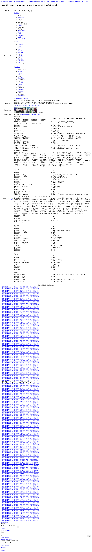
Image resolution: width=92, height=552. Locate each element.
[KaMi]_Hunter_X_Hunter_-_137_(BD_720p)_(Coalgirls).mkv (20, 502)
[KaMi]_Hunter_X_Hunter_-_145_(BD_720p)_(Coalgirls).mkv (20, 515)
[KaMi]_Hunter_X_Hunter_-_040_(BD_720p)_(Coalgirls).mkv (20, 346)
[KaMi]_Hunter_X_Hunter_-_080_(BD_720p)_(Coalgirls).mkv (20, 411)
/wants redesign (5, 545)
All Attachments (24, 114)
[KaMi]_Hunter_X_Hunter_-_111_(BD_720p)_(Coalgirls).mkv (20, 460)
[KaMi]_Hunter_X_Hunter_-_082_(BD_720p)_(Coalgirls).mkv (20, 414)
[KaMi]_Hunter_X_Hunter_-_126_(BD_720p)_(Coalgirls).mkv (20, 485)
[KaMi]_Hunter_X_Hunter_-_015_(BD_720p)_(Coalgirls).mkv (20, 308)
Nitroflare (20, 56)
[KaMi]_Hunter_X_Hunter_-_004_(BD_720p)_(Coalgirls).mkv (20, 292)
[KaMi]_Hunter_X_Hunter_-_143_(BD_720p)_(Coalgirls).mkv (20, 512)
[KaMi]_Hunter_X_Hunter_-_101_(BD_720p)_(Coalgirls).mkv (20, 444)
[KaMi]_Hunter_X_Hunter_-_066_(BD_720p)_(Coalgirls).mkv (20, 388)
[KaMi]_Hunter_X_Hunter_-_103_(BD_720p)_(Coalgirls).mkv (20, 448)
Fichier (20, 71)
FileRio (20, 48)
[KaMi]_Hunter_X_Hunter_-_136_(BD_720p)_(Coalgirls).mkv (20, 501)
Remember (4, 536)
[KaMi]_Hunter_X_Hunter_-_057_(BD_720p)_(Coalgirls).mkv (20, 374)
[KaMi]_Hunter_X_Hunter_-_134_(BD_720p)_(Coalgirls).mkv (20, 497)
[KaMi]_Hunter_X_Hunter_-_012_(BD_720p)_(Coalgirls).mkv (20, 304)
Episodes (7, 530)
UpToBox (21, 60)
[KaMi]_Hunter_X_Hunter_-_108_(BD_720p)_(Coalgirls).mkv (20, 456)
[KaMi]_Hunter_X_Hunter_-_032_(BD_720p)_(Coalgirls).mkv (20, 333)
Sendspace (18, 98)
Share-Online (21, 30)
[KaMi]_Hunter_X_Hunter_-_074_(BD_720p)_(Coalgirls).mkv (20, 401)
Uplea (19, 33)
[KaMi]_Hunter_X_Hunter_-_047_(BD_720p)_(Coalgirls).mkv (20, 358)
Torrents (3, 528)
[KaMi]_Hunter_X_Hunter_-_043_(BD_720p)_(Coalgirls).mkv (20, 351)
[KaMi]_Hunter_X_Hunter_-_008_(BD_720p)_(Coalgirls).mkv (20, 298)
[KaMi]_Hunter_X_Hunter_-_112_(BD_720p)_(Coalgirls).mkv (20, 462)
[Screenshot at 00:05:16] (31, 112)
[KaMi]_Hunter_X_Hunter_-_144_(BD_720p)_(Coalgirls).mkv (20, 513)
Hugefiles (20, 51)
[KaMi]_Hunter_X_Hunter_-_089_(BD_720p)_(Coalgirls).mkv (20, 425)
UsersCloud (21, 38)
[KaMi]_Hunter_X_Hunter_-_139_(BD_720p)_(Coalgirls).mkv (20, 505)
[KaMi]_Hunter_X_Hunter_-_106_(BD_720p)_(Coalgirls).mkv (20, 452)
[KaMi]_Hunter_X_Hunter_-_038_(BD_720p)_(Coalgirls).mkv (20, 343)
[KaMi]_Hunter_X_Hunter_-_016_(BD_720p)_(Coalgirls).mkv (20, 309)
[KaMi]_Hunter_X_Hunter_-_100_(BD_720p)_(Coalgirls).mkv (20, 443)
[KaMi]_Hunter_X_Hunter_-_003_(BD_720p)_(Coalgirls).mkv (20, 290)
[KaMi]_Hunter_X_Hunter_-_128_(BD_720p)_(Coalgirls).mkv (20, 488)
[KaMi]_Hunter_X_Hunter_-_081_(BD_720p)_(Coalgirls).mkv (20, 412)
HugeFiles (21, 78)
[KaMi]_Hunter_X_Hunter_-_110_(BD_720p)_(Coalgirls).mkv (20, 459)
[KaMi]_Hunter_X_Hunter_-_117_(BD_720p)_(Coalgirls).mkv (20, 470)
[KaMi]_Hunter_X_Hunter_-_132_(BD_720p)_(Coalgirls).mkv (20, 494)
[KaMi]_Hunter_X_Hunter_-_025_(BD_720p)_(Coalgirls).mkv (20, 324)
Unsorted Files (33, 1)
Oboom (20, 25)
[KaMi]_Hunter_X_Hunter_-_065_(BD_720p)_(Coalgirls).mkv (20, 386)
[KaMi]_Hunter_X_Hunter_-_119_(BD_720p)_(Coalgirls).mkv (20, 473)
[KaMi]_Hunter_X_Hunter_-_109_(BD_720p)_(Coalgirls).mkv (20, 457)
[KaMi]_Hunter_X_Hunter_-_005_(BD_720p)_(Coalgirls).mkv (20, 293)
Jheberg (17, 41)
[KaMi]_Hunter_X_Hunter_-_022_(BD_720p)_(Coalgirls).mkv (20, 319)
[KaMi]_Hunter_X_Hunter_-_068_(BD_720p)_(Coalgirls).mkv (20, 391)
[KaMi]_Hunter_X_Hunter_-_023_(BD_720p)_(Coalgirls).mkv (20, 321)
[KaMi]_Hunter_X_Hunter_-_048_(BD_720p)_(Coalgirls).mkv (20, 359)
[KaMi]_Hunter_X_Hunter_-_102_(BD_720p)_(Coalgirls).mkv (20, 446)
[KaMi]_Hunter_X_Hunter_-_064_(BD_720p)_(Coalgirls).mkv (20, 385)
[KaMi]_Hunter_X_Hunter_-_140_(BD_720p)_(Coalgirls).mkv (20, 507)
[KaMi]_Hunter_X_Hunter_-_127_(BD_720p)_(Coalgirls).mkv (20, 486)
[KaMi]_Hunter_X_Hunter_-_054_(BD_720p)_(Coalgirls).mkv (20, 369)
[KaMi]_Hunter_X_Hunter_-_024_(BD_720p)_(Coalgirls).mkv (20, 322)
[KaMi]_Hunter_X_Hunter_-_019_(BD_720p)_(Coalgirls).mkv (20, 314)
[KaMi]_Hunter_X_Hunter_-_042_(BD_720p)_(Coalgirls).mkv (20, 349)
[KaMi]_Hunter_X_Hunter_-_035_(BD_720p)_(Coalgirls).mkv (20, 338)
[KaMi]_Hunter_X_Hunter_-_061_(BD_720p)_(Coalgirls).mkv (20, 380)
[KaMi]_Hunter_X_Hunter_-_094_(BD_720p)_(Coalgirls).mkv (20, 433)
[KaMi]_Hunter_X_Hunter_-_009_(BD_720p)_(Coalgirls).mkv (20, 300)
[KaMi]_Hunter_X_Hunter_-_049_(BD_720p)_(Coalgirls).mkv (20, 361)
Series (2, 530)
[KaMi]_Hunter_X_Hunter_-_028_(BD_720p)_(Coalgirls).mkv (20, 327)
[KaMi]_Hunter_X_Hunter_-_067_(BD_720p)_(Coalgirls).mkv (20, 390)
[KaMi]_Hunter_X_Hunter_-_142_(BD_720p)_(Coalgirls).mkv (20, 510)
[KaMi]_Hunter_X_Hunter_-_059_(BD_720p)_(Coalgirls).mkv (20, 377)
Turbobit (20, 59)
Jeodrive (20, 52)
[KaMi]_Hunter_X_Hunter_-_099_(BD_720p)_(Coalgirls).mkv (20, 441)
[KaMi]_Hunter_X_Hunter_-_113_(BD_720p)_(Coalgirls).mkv (20, 464)
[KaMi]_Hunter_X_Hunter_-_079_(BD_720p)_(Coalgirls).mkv (20, 409)
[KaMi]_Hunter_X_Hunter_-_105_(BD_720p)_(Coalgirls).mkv (20, 451)
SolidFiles (25, 98)
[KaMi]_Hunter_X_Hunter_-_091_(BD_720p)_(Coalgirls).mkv (20, 428)
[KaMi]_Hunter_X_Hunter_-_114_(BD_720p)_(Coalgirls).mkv (20, 465)
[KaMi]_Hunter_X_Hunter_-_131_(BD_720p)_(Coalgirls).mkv (20, 493)
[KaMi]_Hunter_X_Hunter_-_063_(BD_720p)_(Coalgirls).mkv (20, 383)
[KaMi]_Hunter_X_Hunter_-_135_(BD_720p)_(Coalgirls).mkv (20, 499)
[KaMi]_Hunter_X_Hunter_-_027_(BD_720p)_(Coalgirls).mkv (20, 325)
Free (19, 49)
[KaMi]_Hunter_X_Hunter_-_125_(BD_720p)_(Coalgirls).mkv (20, 483)
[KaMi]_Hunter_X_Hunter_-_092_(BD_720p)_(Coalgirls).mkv (20, 430)
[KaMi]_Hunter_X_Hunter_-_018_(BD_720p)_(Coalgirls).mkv (20, 312)
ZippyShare (21, 95)
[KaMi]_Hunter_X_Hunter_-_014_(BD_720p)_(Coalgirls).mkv (20, 306)
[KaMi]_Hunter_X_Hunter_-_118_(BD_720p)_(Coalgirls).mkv (20, 472)
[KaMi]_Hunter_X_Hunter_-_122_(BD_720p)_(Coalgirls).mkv (20, 478)
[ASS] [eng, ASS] (35, 114)
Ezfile (19, 46)
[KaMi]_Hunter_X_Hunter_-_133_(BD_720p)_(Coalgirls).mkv (20, 496)
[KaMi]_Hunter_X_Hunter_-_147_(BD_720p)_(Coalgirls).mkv (20, 518)
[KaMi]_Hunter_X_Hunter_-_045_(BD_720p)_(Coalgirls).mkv (20, 354)
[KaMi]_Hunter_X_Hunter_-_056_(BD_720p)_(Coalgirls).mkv (20, 372)
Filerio (20, 73)
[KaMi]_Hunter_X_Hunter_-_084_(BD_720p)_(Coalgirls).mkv (20, 417)
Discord (3, 550)
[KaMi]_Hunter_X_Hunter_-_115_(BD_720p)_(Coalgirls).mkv (20, 467)
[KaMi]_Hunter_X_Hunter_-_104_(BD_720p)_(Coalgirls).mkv (20, 449)
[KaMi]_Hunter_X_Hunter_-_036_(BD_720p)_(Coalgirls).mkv (20, 340)
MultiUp (17, 67)
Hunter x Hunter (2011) (20, 1)
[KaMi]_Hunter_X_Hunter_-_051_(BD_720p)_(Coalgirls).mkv (20, 364)
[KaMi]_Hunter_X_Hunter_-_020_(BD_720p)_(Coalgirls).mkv (20, 316)
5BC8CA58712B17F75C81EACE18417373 (27, 105)
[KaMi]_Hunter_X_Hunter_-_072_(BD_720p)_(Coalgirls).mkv (20, 398)
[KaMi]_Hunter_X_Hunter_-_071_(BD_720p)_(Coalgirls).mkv (20, 396)
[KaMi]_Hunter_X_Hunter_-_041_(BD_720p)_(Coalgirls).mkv (20, 348)
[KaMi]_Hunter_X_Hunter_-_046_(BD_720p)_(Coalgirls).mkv (20, 356)
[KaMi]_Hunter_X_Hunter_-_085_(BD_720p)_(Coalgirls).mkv (20, 419)
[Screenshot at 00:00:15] (20, 112)
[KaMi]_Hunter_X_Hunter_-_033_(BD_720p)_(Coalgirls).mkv (20, 335)
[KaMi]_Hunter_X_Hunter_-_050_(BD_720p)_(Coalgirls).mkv (20, 362)
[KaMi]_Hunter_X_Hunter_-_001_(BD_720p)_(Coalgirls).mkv (20, 287)
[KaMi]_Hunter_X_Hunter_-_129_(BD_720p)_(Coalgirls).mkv (20, 489)
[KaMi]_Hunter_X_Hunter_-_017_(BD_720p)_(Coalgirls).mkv (20, 311)
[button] (38, 112)
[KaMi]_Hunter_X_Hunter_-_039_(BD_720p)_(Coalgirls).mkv (20, 345)
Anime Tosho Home (6, 1)
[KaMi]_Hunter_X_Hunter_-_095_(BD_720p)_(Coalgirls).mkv (20, 435)
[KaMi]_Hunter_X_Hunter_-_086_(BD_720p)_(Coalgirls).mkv (20, 420)
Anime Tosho (4, 522)
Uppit (19, 37)
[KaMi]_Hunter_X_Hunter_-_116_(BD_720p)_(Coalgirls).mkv (20, 468)
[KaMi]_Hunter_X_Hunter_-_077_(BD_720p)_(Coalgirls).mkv (20, 406)
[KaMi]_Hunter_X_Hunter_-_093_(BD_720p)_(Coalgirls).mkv (20, 431)
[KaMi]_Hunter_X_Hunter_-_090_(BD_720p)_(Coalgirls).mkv (20, 427)
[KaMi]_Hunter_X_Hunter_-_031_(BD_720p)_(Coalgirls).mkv (20, 332)
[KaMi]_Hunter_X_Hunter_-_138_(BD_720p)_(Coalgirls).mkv (20, 504)
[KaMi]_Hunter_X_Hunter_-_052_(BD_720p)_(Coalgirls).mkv (20, 366)
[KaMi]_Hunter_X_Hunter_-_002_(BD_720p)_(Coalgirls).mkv (20, 288)
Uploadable (21, 35)
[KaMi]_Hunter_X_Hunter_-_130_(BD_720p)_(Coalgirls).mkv (20, 491)
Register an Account (6, 539)
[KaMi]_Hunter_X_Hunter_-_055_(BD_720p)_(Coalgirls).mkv (20, 370)
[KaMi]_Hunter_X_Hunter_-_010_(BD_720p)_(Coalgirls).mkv (20, 301)
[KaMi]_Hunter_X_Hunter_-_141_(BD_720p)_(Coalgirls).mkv (20, 509)
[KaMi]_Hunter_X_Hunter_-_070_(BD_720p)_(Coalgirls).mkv (20, 394)
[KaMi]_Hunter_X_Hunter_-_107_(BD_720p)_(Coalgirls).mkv (20, 454)
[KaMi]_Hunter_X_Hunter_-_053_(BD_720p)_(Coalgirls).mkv (20, 367)
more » (41, 112)
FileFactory (21, 17)
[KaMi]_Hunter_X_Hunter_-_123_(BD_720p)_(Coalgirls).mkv (20, 480)
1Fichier (20, 44)
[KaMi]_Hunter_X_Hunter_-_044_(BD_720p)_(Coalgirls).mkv (20, 353)
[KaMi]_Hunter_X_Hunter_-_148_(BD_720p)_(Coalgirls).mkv (20, 520)
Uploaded (20, 91)
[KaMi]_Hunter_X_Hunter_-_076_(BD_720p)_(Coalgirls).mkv (20, 404)
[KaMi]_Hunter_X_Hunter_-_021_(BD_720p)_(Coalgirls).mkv (20, 317)
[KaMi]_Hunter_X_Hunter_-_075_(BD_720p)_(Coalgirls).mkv (20, 403)
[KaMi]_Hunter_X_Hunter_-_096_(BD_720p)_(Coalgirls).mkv (20, 436)
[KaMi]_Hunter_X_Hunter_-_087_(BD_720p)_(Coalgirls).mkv (20, 422)
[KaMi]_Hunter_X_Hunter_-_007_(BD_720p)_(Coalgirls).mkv (20, 296)
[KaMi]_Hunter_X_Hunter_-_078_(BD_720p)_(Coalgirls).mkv (20, 407)
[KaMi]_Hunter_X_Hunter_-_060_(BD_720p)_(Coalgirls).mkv (20, 378)
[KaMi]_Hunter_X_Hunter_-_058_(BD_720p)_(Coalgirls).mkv (20, 375)
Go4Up (16, 13)
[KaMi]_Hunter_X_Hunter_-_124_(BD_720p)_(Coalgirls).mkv (20, 481)
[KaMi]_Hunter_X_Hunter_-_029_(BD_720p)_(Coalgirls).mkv (20, 329)
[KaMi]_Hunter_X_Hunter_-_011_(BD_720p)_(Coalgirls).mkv (20, 303)
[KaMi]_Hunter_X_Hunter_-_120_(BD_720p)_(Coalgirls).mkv (20, 475)
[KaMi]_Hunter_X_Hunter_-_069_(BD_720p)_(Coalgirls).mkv (20, 393)
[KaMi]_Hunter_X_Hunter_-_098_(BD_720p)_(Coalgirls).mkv (20, 440)
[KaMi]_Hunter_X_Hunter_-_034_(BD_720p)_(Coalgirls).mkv (20, 337)
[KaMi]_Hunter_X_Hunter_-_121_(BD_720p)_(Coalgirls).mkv (20, 476)
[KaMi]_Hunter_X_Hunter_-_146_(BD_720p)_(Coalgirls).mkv (20, 517)
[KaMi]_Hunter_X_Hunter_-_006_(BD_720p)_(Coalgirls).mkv (20, 295)
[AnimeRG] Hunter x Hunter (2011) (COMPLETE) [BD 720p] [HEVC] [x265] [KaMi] (63, 1)
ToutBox (20, 32)
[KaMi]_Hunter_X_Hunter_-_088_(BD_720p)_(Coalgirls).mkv (20, 423)
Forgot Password (5, 537)
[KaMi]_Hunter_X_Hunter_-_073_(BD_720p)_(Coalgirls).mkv (20, 399)
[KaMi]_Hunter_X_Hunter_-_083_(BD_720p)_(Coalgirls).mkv (20, 415)
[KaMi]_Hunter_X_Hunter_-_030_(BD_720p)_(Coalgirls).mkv (20, 330)
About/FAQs (4, 547)
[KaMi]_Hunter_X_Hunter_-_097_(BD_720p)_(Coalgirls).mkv (20, 438)
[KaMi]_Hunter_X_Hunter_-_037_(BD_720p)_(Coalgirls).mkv (20, 341)
